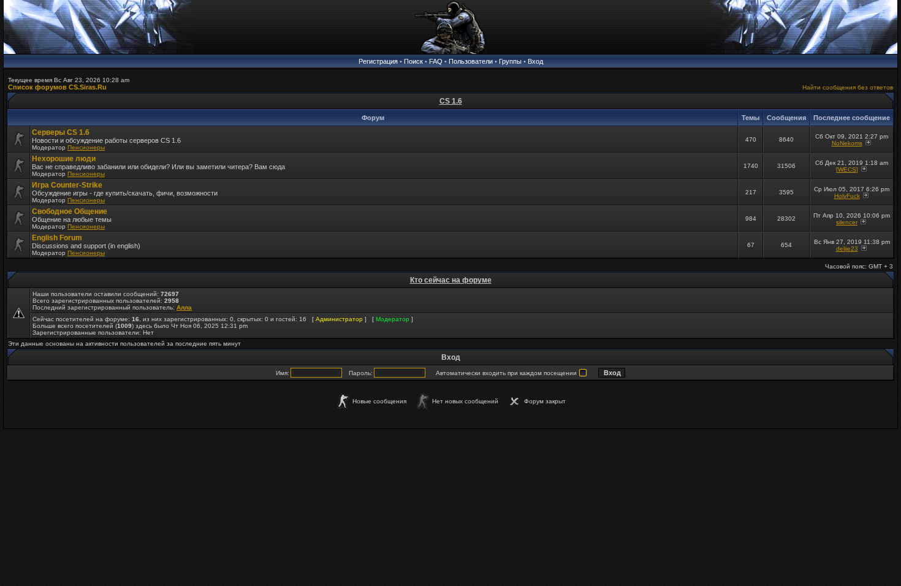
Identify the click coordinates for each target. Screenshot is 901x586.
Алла (184, 307)
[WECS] (847, 169)
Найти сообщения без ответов (847, 87)
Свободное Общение (69, 211)
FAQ (436, 61)
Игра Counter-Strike (67, 185)
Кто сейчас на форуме (451, 280)
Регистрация (378, 61)
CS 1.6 (450, 101)
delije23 (847, 248)
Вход (535, 61)
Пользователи (471, 61)
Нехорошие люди (64, 158)
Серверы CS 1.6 (60, 132)
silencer (846, 222)
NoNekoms (847, 143)
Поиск (413, 61)
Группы (510, 61)
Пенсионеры (86, 147)
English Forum (57, 238)
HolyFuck (847, 195)
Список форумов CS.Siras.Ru (57, 87)
